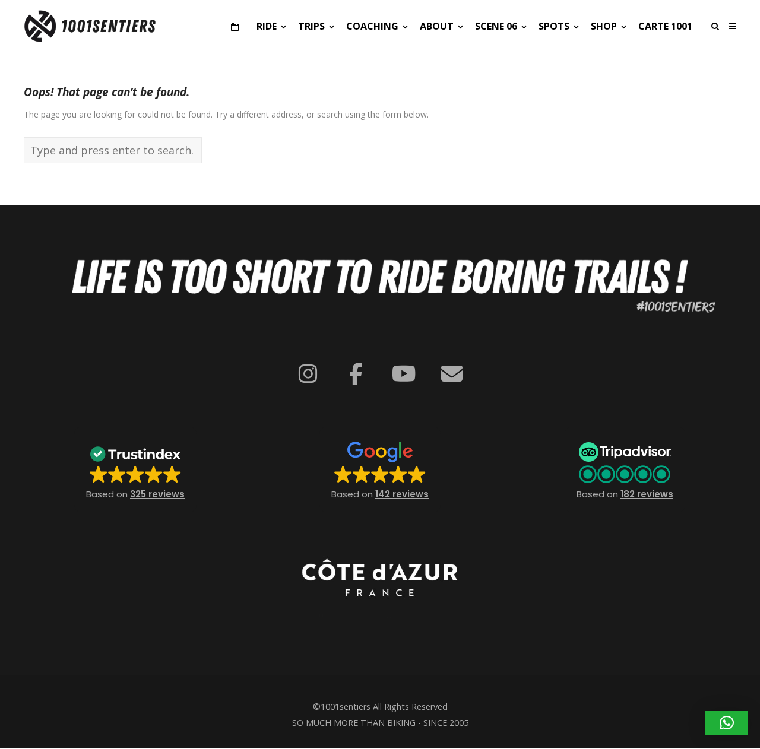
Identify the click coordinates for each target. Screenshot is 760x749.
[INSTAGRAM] (308, 374)
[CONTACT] (451, 374)
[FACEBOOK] (356, 374)
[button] (135, 469)
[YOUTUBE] (403, 374)
